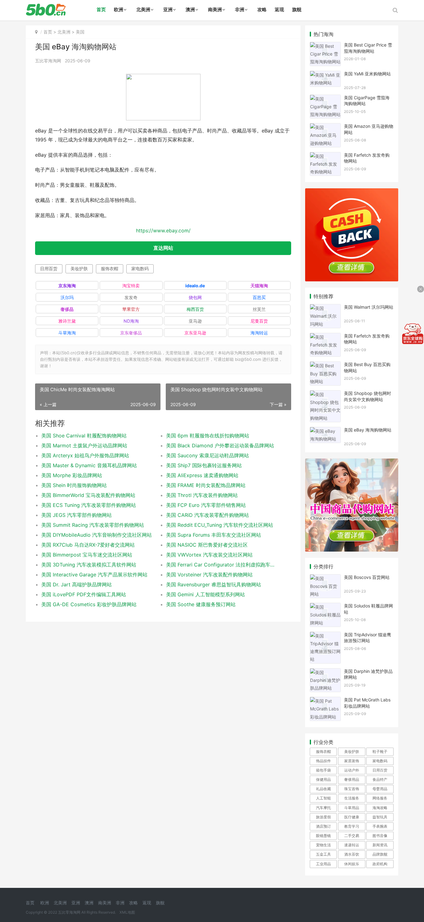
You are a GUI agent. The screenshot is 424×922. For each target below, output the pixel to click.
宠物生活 (323, 845)
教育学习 (351, 826)
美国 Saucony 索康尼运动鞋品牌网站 (207, 455)
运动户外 (351, 770)
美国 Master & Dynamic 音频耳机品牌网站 (89, 465)
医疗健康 (351, 817)
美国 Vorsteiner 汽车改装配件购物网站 (209, 574)
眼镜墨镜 (323, 835)
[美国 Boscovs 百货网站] (325, 578)
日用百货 (48, 268)
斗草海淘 (67, 332)
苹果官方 (131, 309)
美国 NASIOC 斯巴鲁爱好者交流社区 (207, 545)
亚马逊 (195, 321)
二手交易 (351, 835)
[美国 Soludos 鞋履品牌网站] (325, 606)
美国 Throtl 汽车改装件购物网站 (202, 495)
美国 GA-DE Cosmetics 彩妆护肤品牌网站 (89, 604)
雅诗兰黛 (67, 321)
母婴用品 (379, 788)
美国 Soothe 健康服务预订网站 (201, 604)
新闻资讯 (379, 845)
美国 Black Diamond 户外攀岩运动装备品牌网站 (220, 445)
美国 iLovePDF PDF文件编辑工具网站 (83, 594)
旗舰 (296, 9)
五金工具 (323, 854)
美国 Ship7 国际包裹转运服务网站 (204, 465)
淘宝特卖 (131, 285)
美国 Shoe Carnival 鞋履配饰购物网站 (84, 435)
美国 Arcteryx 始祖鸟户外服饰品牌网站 (85, 455)
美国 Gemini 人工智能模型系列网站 (205, 594)
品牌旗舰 (379, 854)
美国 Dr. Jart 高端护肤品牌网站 (76, 584)
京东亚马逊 (195, 332)
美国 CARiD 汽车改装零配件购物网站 (207, 515)
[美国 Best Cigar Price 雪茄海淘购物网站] (325, 45)
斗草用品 (351, 807)
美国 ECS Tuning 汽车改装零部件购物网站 (88, 505)
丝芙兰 (259, 309)
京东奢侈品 (131, 332)
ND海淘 (131, 321)
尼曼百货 (259, 321)
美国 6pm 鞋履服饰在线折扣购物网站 (207, 435)
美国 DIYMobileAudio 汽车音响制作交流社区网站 (96, 535)
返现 (279, 9)
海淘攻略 (379, 807)
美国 (80, 31)
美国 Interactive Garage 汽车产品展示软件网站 (94, 574)
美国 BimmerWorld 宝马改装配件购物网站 (88, 495)
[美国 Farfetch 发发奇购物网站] (325, 156)
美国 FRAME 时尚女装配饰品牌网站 (206, 485)
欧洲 (118, 9)
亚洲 (168, 9)
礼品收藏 (323, 788)
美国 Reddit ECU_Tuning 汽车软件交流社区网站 (219, 525)
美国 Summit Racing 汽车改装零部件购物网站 (92, 525)
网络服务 (379, 798)
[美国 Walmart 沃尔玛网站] (325, 308)
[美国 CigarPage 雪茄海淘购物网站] (325, 98)
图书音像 (379, 835)
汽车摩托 (323, 807)
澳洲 (190, 9)
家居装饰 (351, 761)
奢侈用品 (351, 779)
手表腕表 (379, 826)
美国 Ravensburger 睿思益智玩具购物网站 (213, 584)
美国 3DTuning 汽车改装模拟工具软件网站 (88, 565)
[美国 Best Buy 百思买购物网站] (325, 365)
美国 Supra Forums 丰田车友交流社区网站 (213, 535)
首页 (101, 9)
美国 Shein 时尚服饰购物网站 (74, 485)
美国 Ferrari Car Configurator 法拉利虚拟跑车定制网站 (222, 565)
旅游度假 (323, 817)
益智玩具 (379, 817)
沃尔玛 (67, 297)
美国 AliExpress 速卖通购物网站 (202, 475)
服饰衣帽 (109, 268)
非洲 (239, 9)
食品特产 (379, 779)
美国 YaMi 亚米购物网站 (367, 73)
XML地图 (127, 912)
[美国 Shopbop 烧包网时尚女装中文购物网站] (325, 394)
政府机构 (379, 864)
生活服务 (351, 798)
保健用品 (323, 779)
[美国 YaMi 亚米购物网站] (325, 74)
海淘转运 (259, 332)
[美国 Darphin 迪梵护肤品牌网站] (325, 672)
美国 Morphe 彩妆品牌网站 (71, 475)
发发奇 (131, 297)
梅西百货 (195, 309)
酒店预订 (323, 826)
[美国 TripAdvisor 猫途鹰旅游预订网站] (325, 635)
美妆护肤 (79, 268)
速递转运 (351, 845)
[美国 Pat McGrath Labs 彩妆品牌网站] (325, 700)
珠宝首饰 (351, 788)
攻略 (262, 9)
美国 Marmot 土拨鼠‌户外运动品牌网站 (84, 445)
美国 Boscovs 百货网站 (367, 577)
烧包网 (195, 297)
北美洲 (143, 9)
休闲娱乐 (351, 864)
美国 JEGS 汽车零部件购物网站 (76, 515)
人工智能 (323, 798)
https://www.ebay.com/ (163, 231)
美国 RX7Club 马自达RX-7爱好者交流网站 (88, 545)
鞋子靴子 (379, 751)
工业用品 (323, 864)
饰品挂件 (323, 761)
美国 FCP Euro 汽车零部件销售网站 (206, 505)
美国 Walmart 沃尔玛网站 (368, 307)
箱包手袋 (323, 770)
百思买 (259, 297)
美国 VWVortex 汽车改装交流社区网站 (209, 555)
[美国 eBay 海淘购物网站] (325, 430)
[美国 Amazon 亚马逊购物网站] (325, 127)
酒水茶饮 (351, 854)
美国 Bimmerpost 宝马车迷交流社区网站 (86, 555)
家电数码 (140, 268)
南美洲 (215, 9)
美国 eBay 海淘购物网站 (367, 429)
